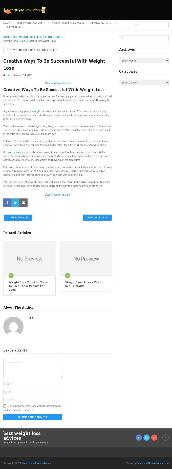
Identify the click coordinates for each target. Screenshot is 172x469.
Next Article (96, 217)
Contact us (13, 27)
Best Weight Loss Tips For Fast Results (32, 50)
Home (6, 23)
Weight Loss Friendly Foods (68, 23)
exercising (15, 152)
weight (36, 111)
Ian (8, 75)
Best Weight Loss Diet (29, 23)
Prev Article (19, 217)
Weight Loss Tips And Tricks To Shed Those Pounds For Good (29, 285)
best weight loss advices (22, 435)
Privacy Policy (99, 23)
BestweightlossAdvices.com (153, 463)
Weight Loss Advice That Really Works (82, 284)
